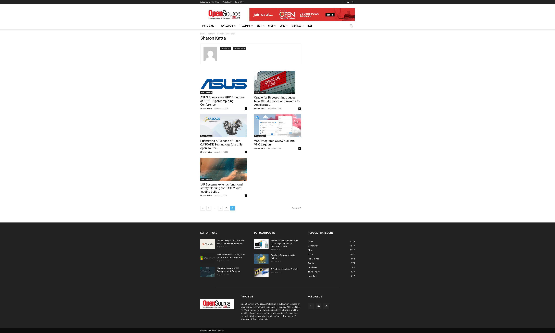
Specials (296, 25)
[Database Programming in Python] (261, 259)
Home (202, 34)
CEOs (270, 25)
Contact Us (239, 2)
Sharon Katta (206, 108)
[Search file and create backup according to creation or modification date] (261, 244)
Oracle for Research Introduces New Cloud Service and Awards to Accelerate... (277, 101)
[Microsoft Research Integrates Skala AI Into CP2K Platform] (207, 258)
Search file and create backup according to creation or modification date (284, 244)
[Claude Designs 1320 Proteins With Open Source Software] (207, 244)
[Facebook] (343, 2)
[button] (351, 26)
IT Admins (245, 25)
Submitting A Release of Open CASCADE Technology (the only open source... (221, 144)
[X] (352, 2)
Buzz (282, 25)
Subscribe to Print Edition (210, 2)
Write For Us (227, 2)
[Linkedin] (348, 2)
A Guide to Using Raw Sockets (284, 269)
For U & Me (208, 25)
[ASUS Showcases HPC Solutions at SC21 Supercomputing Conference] (223, 82)
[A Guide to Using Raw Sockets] (261, 272)
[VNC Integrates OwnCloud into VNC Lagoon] (277, 125)
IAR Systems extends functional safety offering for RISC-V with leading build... (221, 188)
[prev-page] (202, 208)
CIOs (259, 25)
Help (309, 25)
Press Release (206, 92)
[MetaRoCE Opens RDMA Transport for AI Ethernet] (207, 272)
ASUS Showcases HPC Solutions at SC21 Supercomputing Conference (222, 101)
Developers (227, 25)
